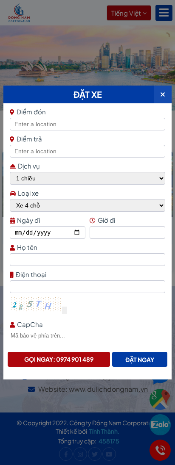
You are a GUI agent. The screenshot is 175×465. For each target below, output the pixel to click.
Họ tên (27, 247)
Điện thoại (31, 274)
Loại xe (28, 193)
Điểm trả (29, 139)
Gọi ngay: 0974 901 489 (58, 359)
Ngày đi (28, 220)
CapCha (30, 324)
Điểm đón (31, 112)
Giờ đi (106, 220)
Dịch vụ (29, 166)
